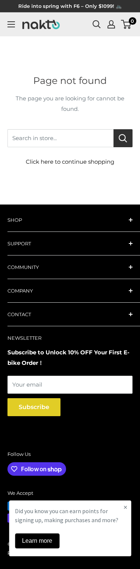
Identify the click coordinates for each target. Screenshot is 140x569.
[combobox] (60, 138)
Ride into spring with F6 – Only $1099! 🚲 (70, 6)
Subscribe (34, 407)
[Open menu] (11, 24)
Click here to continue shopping (70, 161)
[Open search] (97, 24)
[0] (126, 24)
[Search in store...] (123, 138)
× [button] (125, 507)
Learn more (37, 541)
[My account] (111, 24)
